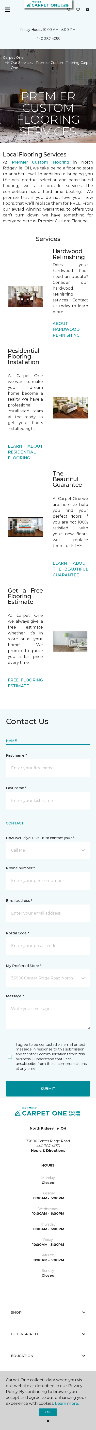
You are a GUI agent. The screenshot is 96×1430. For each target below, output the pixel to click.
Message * (15, 996)
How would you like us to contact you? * (40, 838)
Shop (16, 1312)
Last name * (16, 788)
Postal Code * (17, 933)
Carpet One (13, 57)
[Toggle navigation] (7, 10)
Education (22, 1356)
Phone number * (20, 868)
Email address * (19, 900)
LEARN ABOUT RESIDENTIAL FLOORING (25, 452)
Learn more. (67, 1403)
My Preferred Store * (23, 965)
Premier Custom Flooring (40, 162)
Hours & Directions (48, 1150)
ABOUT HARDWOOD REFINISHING (66, 329)
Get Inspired (24, 1334)
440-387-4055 (48, 38)
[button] (69, 9)
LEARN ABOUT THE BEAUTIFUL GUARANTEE (70, 569)
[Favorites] (78, 9)
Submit (48, 1088)
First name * (16, 755)
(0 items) (87, 9)
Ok (47, 1412)
